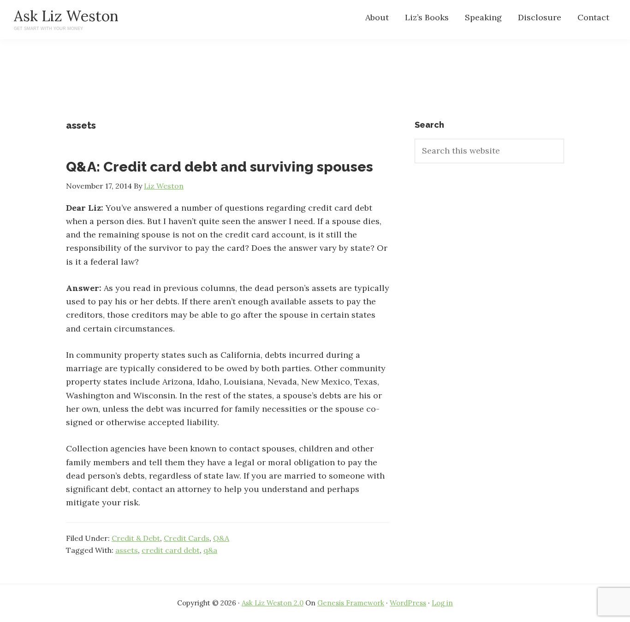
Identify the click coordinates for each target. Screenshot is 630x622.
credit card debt (171, 550)
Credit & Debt (136, 538)
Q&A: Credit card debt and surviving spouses (219, 167)
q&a (210, 550)
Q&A (221, 538)
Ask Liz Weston (66, 15)
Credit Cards (186, 538)
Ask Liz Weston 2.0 (272, 602)
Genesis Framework (350, 602)
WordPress (408, 602)
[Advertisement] (315, 87)
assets (126, 550)
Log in (442, 602)
